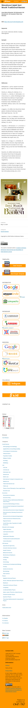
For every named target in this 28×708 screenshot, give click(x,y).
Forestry (5, 566)
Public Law (5, 486)
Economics (4, 493)
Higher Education (7, 529)
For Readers (5, 618)
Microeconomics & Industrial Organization (13, 516)
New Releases (5, 437)
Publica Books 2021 (6, 607)
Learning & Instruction (8, 531)
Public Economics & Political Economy (12, 518)
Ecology (5, 559)
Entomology (6, 562)
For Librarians (5, 623)
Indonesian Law (6, 472)
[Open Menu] (2, 1)
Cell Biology (5, 557)
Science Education (7, 541)
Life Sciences (5, 543)
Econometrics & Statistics (9, 495)
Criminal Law (6, 469)
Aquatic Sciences (7, 550)
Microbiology (6, 571)
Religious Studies (7, 458)
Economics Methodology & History (11, 503)
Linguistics (5, 534)
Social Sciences (5, 231)
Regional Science (7, 521)
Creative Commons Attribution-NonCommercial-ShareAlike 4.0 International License (13, 249)
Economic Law (6, 490)
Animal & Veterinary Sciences (9, 548)
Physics (4, 576)
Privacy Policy (8, 670)
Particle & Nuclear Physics (9, 594)
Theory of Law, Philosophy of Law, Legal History (14, 488)
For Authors (5, 620)
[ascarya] (10, 319)
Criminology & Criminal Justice (10, 451)
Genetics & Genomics (8, 569)
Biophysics (5, 583)
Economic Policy (7, 497)
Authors (7, 665)
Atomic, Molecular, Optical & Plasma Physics (13, 580)
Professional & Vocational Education (11, 538)
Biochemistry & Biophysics (9, 555)
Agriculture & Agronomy (8, 545)
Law (3, 465)
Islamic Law (5, 476)
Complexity (5, 587)
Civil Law (5, 467)
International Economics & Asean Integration (13, 510)
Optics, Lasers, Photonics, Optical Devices (12, 592)
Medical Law (6, 481)
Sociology (5, 460)
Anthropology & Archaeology (10, 446)
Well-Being (5, 463)
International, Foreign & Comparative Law (13, 479)
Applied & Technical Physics (9, 578)
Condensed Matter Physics (9, 590)
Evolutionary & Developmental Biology (12, 564)
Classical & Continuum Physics (10, 585)
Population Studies (7, 456)
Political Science (6, 453)
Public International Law (8, 483)
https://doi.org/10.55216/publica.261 (13, 21)
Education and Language (8, 527)
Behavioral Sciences (7, 552)
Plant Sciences (6, 573)
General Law (6, 474)
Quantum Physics (7, 596)
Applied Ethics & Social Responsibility (11, 449)
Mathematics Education (8, 536)
